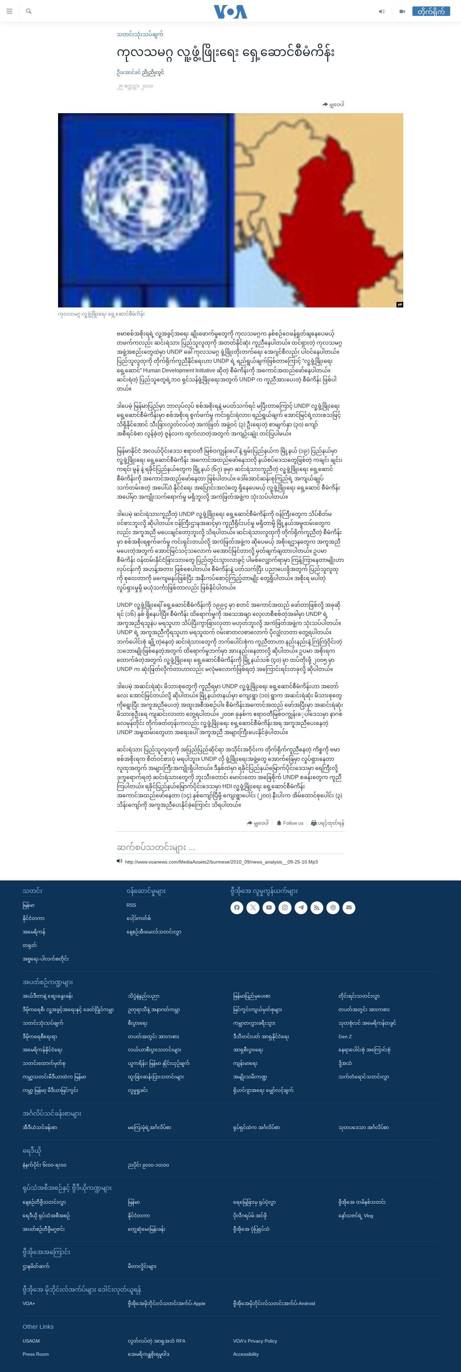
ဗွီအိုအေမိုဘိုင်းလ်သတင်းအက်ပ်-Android (274, 1303)
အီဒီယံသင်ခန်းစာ (40, 1127)
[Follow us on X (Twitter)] (252, 907)
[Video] (402, 11)
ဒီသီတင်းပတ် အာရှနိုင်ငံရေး (261, 1036)
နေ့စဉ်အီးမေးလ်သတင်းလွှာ (154, 931)
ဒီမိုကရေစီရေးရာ (40, 1036)
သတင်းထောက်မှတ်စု (44, 1063)
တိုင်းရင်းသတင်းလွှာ (359, 996)
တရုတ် (30, 945)
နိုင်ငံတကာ (34, 918)
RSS (131, 904)
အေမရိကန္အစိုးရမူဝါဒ (148, 1354)
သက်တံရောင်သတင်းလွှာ (363, 1076)
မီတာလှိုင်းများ (142, 1266)
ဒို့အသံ (345, 1063)
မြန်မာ (28, 904)
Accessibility (246, 1354)
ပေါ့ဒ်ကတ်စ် (139, 918)
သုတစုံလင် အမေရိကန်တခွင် (367, 1022)
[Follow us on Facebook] (237, 907)
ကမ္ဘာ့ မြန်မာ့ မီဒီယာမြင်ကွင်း (50, 1090)
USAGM (31, 1340)
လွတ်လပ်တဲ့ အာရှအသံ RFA (156, 1340)
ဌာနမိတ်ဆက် (36, 1266)
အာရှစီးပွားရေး (248, 1049)
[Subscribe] (349, 907)
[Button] (333, 104)
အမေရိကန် (34, 931)
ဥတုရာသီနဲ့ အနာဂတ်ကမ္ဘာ (154, 1009)
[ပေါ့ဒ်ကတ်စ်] (332, 907)
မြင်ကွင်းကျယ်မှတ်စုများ (257, 1009)
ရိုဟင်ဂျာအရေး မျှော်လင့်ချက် (263, 1090)
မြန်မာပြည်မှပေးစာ (251, 996)
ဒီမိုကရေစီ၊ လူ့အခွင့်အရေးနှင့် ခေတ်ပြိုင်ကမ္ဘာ (68, 1009)
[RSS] (316, 907)
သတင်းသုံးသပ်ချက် (140, 34)
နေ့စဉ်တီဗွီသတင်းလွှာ (44, 1201)
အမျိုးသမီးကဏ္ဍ (250, 1076)
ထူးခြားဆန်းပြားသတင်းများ (156, 1076)
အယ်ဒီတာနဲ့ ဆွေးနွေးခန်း (48, 996)
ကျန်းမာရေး (245, 1063)
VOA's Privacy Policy (255, 1340)
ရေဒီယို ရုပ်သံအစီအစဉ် (46, 1215)
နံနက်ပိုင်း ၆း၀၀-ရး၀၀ (44, 1164)
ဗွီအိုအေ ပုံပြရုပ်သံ (251, 1228)
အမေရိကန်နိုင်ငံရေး (42, 1049)
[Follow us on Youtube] (269, 907)
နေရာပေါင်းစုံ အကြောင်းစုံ (364, 1049)
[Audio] (382, 11)
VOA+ (29, 1303)
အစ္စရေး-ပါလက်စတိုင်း (46, 958)
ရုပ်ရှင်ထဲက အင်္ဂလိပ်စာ (256, 1127)
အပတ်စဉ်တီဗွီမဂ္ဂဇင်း (44, 1228)
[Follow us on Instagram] (284, 907)
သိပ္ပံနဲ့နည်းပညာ (143, 996)
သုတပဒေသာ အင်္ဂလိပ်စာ (363, 1127)
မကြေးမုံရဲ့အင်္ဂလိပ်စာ (149, 1127)
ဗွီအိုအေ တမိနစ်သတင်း (362, 1201)
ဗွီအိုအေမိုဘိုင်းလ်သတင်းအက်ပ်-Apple (167, 1303)
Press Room (36, 1354)
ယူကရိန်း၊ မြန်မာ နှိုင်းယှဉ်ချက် (159, 1063)
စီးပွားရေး (137, 1022)
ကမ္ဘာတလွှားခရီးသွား (254, 1022)
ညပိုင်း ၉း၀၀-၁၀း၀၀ (148, 1164)
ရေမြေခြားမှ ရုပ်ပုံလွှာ (254, 1201)
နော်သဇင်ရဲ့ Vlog (355, 1215)
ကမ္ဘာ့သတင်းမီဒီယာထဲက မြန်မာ (54, 1076)
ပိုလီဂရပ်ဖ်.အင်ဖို (250, 1215)
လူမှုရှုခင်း (138, 1090)
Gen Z (345, 1036)
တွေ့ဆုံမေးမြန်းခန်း (146, 1228)
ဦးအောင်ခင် (129, 72)
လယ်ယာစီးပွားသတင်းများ (154, 1049)
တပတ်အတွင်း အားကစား (153, 1036)
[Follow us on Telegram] (301, 907)
